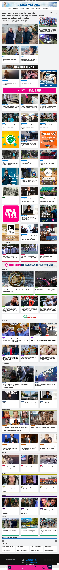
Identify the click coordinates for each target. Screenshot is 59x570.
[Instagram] (33, 0)
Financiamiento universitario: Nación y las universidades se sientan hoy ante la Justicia (10, 107)
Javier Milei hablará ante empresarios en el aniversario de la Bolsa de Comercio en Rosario (48, 404)
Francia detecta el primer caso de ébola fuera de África (28, 358)
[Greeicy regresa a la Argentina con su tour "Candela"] (29, 480)
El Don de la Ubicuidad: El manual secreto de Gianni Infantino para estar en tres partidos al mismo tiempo (48, 200)
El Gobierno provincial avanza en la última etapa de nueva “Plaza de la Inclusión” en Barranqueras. (29, 258)
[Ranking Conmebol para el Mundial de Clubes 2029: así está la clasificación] (18, 279)
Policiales (22, 8)
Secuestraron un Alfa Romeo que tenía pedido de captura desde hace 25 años (47, 163)
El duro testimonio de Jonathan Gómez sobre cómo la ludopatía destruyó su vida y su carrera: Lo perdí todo (9, 310)
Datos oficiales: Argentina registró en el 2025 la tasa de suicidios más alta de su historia (10, 83)
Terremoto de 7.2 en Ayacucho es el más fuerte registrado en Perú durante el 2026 (43, 428)
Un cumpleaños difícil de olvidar (28, 466)
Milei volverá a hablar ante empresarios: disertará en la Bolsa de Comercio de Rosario (10, 404)
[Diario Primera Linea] (29, 4)
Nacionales (38, 8)
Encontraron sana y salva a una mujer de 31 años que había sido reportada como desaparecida (29, 107)
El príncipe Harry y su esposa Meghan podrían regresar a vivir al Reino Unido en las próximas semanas (48, 447)
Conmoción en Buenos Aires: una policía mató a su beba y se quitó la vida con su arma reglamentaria (29, 59)
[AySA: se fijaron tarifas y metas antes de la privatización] (46, 374)
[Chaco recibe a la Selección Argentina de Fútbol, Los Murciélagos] (10, 249)
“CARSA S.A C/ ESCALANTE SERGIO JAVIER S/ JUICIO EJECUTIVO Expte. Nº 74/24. (21, 549)
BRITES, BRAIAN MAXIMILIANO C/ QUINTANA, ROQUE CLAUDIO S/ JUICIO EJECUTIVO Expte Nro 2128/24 (49, 549)
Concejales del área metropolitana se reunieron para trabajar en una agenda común (48, 107)
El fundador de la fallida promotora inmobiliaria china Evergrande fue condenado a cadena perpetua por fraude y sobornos (10, 447)
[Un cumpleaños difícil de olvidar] (29, 459)
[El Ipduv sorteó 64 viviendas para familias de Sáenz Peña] (29, 74)
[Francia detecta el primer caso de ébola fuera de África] (29, 350)
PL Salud (4, 355)
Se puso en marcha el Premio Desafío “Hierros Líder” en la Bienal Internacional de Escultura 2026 (48, 489)
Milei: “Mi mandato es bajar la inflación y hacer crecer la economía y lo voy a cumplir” (29, 218)
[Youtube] (36, 0)
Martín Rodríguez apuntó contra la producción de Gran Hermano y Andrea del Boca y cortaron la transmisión (9, 511)
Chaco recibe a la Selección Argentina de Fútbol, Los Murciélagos (10, 257)
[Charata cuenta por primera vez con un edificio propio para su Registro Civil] (29, 136)
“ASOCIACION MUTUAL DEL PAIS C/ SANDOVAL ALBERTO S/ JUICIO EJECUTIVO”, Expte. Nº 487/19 (36, 549)
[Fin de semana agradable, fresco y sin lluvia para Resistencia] (29, 154)
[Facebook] (31, 0)
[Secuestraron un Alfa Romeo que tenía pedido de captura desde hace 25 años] (48, 154)
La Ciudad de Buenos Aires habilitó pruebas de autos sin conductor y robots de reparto (28, 404)
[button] (53, 8)
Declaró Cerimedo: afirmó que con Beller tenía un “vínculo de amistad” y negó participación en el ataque (29, 200)
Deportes (27, 8)
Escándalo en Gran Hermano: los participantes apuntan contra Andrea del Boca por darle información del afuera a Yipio (29, 511)
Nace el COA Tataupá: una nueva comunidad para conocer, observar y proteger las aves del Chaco (10, 532)
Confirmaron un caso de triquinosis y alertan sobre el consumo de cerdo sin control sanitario (48, 358)
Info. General (15, 8)
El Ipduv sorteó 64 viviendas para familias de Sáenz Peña (28, 82)
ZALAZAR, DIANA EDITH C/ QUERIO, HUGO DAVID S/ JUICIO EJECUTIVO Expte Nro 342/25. (7, 548)
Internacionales (45, 8)
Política (9, 8)
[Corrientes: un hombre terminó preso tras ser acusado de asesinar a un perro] (10, 50)
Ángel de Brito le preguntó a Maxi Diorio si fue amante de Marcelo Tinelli (47, 511)
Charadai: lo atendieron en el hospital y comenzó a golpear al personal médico (29, 181)
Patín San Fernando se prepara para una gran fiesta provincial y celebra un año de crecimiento (29, 309)
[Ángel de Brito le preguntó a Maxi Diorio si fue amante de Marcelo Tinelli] (48, 502)
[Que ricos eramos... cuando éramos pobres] (10, 191)
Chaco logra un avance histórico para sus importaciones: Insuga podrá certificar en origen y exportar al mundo (29, 126)
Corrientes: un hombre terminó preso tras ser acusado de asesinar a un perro (10, 59)
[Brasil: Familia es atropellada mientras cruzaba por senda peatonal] (10, 459)
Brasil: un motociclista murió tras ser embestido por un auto (48, 467)
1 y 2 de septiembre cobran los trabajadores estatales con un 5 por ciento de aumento (10, 163)
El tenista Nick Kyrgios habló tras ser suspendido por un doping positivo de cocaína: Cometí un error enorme (48, 309)
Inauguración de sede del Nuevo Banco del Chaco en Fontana (47, 257)
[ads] (20, 67)
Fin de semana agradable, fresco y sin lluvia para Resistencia (29, 162)
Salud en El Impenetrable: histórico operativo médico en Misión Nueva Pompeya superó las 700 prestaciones (10, 359)
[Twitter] (34, 0)
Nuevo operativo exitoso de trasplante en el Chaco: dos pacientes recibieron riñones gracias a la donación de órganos (43, 340)
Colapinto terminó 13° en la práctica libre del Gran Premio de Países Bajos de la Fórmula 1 (45, 290)
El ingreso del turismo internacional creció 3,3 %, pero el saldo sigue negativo (48, 532)
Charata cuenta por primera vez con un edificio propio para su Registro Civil (29, 144)
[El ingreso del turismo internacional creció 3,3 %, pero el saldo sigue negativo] (48, 523)
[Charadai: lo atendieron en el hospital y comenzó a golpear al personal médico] (29, 173)
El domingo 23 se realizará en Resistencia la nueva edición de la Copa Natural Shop (47, 126)
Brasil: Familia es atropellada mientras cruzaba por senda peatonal (10, 467)
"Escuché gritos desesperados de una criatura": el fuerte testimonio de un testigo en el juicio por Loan (10, 126)
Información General (5, 80)
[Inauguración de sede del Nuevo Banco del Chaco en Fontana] (48, 249)
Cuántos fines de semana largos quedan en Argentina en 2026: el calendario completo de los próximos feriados (29, 532)
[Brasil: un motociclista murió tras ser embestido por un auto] (48, 459)
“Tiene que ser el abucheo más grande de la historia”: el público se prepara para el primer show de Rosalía (10, 489)
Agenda (32, 8)
